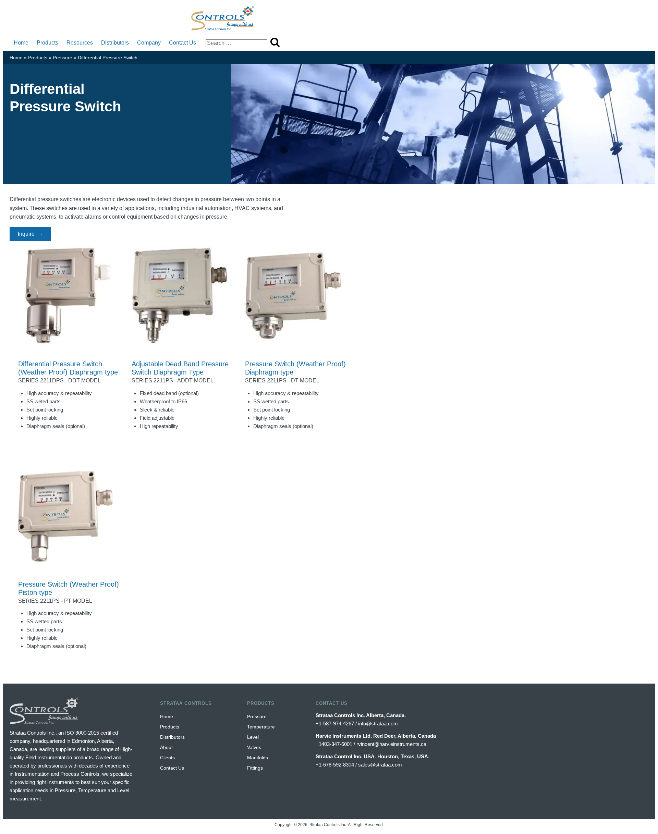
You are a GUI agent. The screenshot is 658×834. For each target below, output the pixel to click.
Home (21, 43)
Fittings (255, 768)
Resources (79, 43)
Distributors (115, 43)
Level (253, 737)
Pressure (62, 57)
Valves (254, 747)
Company (149, 43)
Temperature (261, 726)
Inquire (26, 234)
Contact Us (182, 43)
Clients (167, 757)
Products (47, 43)
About (166, 747)
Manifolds (257, 757)
